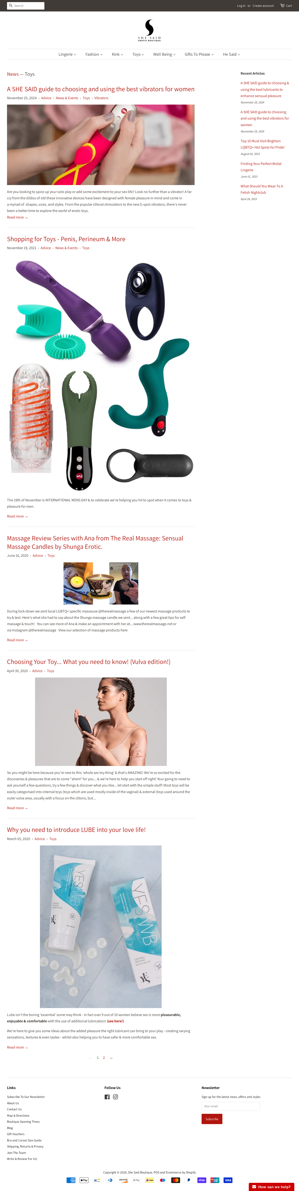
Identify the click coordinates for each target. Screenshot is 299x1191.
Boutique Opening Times (23, 1121)
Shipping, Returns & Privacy (25, 1146)
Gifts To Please (198, 54)
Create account (263, 6)
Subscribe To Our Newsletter (26, 1097)
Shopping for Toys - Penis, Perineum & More (66, 238)
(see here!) (115, 1021)
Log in (241, 6)
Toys (136, 54)
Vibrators (101, 97)
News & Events (67, 97)
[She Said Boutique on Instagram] (115, 1098)
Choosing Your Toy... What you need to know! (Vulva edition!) (89, 661)
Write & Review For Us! (22, 1159)
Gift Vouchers (16, 1134)
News (13, 74)
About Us (13, 1103)
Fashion (92, 54)
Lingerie (66, 54)
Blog (10, 1128)
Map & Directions (18, 1115)
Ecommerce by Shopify (181, 1172)
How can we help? (273, 1187)
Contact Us (14, 1109)
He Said (230, 54)
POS (156, 1172)
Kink (116, 54)
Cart (289, 6)
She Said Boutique (140, 1172)
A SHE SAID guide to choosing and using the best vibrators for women (101, 88)
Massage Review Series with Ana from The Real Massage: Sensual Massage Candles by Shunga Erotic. (95, 542)
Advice (46, 97)
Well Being (163, 54)
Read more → (17, 217)
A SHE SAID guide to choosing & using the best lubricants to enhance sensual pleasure (265, 89)
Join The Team (16, 1153)
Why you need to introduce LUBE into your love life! (76, 829)
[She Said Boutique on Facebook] (107, 1098)
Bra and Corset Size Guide (24, 1140)
